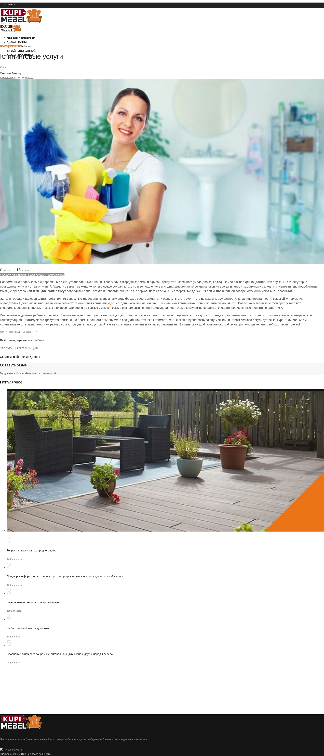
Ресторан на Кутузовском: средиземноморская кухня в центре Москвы (33, 29)
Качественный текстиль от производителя (33, 602)
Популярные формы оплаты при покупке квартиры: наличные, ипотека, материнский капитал (65, 576)
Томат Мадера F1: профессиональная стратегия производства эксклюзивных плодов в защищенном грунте (51, 71)
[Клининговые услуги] (162, 263)
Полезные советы (11, 46)
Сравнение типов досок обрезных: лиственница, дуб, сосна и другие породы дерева (60, 654)
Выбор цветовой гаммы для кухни (28, 628)
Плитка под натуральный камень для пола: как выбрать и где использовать (36, 47)
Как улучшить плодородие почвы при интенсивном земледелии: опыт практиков (38, 65)
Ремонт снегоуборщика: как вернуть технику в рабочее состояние (31, 35)
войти (17, 373)
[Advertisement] (101, 690)
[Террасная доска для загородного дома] (165, 530)
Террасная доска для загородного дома (31, 550)
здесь (111, 303)
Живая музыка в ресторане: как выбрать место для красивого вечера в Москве (37, 41)
